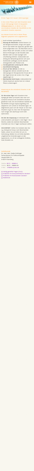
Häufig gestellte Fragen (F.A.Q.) (13, 171)
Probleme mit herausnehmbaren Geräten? (16, 173)
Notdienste (6, 177)
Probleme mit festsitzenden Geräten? (15, 175)
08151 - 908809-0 (12, 163)
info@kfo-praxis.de (13, 167)
